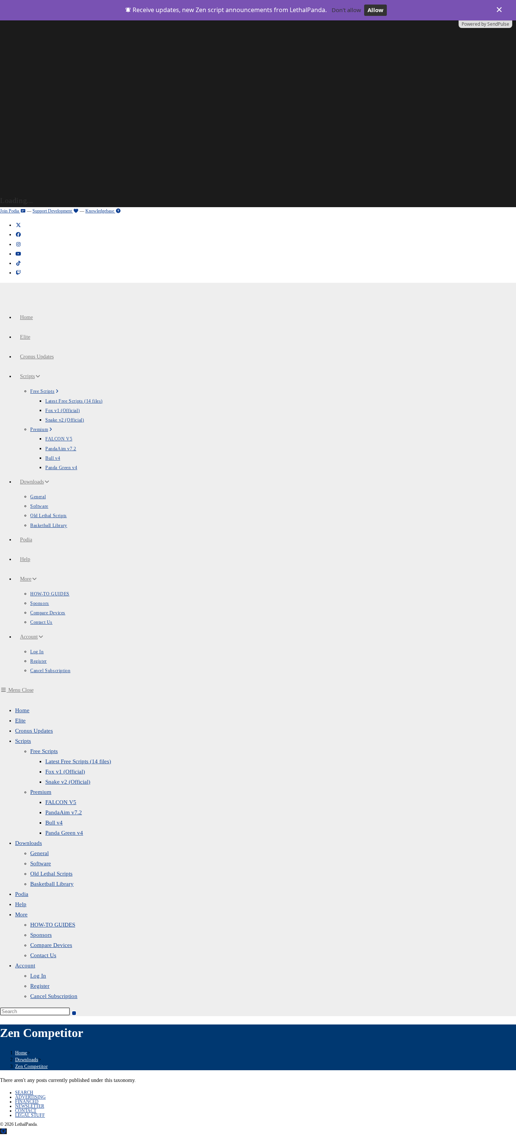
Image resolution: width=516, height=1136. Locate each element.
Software (40, 863)
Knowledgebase (100, 211)
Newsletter (29, 1106)
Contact (25, 1110)
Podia (21, 894)
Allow (375, 10)
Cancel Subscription (53, 996)
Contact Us (43, 955)
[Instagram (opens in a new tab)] (18, 244)
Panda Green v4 (64, 833)
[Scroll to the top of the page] (3, 1131)
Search (24, 1092)
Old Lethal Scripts (51, 874)
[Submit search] (74, 1013)
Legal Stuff (30, 1115)
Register (39, 986)
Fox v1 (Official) (65, 772)
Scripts (23, 741)
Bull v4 (54, 823)
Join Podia (10, 211)
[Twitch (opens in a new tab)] (18, 273)
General (39, 853)
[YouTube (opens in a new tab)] (18, 254)
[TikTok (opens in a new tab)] (18, 263)
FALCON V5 (60, 802)
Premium (40, 792)
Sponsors (41, 935)
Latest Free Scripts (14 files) (78, 761)
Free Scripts (44, 751)
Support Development (52, 211)
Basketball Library (52, 884)
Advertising (30, 1097)
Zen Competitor (31, 1066)
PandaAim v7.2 (63, 812)
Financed (27, 1101)
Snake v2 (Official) (67, 782)
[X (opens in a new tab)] (18, 225)
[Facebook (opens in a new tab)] (18, 234)
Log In (38, 976)
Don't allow (346, 10)
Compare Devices (51, 945)
